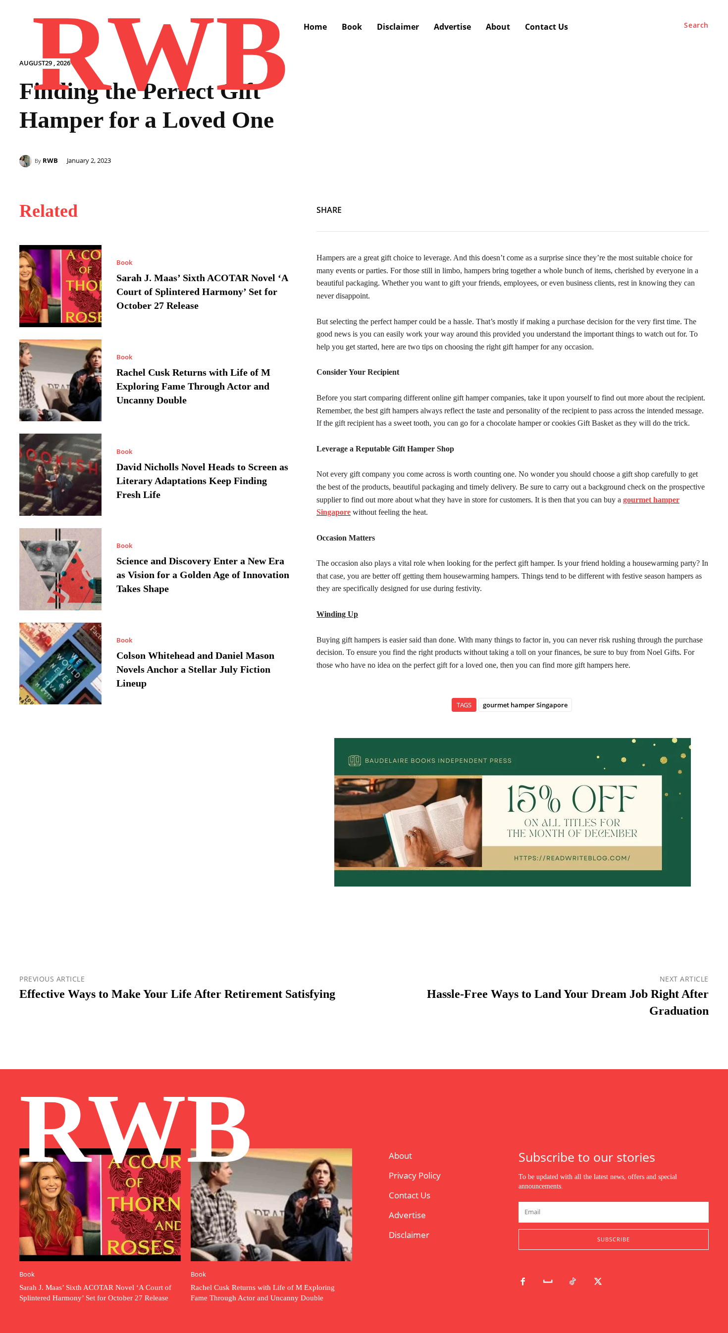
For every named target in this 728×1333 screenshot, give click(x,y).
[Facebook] (653, 208)
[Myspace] (548, 1282)
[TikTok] (573, 1282)
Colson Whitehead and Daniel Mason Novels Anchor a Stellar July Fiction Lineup (195, 669)
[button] (696, 25)
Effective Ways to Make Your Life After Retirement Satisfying (177, 993)
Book (124, 262)
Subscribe (613, 1239)
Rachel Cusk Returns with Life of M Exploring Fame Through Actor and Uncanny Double (193, 386)
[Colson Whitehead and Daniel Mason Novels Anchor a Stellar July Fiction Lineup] (60, 664)
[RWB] (27, 161)
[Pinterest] (699, 208)
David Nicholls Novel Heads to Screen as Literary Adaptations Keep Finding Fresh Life (202, 480)
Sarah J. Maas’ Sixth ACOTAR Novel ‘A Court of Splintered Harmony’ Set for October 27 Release (202, 291)
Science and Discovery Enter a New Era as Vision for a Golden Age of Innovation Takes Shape (202, 574)
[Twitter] (676, 208)
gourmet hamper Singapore (525, 704)
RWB (50, 160)
